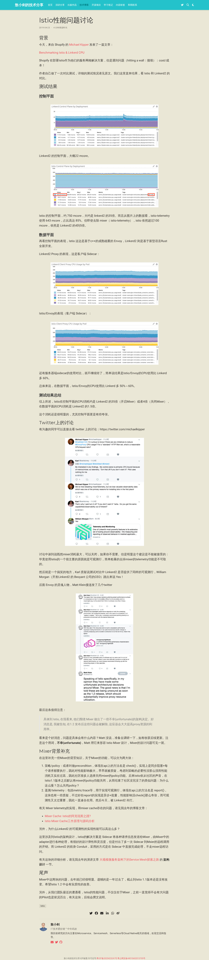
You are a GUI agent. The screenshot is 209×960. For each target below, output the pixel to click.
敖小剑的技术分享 (29, 5)
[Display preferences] (193, 5)
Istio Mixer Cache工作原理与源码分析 (70, 821)
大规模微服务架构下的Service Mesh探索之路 (129, 859)
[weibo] (118, 913)
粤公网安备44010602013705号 (131, 958)
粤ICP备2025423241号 (107, 958)
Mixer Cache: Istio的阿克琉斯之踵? (68, 816)
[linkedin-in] (107, 913)
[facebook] (96, 913)
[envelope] (102, 913)
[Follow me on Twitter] (182, 5)
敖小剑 (55, 924)
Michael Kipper (79, 44)
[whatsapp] (112, 913)
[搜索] (188, 5)
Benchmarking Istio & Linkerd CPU (61, 52)
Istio (43, 906)
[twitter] (91, 913)
